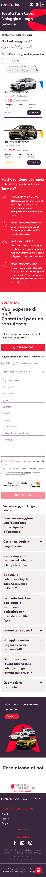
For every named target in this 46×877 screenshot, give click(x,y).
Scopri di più (34, 113)
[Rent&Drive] (10, 799)
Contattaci (12, 716)
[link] (23, 819)
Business (11, 48)
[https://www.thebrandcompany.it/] (14, 872)
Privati (26, 48)
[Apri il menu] (43, 4)
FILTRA (15, 61)
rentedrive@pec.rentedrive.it (23, 860)
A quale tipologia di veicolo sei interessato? (22, 357)
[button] (23, 525)
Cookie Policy (20, 869)
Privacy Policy (7, 869)
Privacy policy (26, 473)
